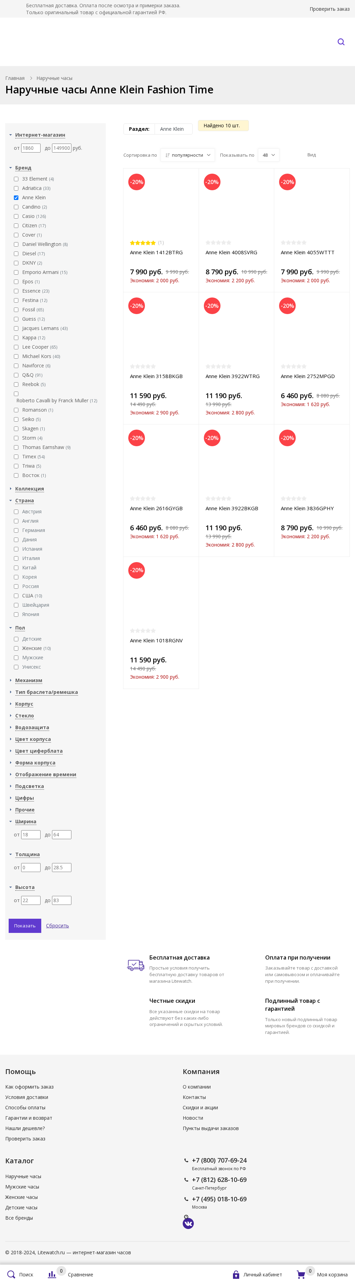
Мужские (32, 657)
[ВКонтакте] (188, 1223)
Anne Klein (34, 197)
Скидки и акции (200, 1107)
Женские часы (21, 1197)
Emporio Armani (45, 272)
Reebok (34, 384)
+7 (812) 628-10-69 (219, 1179)
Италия (31, 558)
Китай (29, 567)
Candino (34, 206)
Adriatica (36, 188)
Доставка (203, 42)
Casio (34, 216)
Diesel (33, 253)
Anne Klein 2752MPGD (308, 376)
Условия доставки (26, 1097)
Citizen (34, 225)
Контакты (306, 42)
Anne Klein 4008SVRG (231, 252)
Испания (32, 548)
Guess (33, 318)
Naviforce (36, 365)
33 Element (38, 178)
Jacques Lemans (45, 328)
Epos (31, 281)
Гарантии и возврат (28, 1118)
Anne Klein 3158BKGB (156, 376)
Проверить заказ (330, 9)
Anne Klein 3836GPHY (307, 508)
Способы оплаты (25, 1107)
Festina (34, 300)
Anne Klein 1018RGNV (156, 640)
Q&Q (32, 375)
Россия (30, 586)
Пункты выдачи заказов (211, 1128)
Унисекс (31, 666)
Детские (32, 638)
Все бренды (108, 42)
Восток (34, 475)
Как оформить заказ (29, 1086)
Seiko (31, 419)
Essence (36, 290)
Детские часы (21, 1207)
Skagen (33, 428)
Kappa (33, 337)
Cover (32, 234)
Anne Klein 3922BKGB (232, 508)
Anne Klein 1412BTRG (156, 252)
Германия (33, 530)
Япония (30, 614)
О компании (197, 1086)
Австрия (32, 511)
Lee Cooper (40, 346)
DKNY (32, 262)
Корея (29, 577)
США (32, 595)
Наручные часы (46, 42)
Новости (193, 1118)
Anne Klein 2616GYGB (156, 508)
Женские (36, 648)
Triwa (31, 465)
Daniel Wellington (45, 244)
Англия (30, 520)
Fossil (33, 309)
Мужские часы (22, 1186)
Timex (33, 456)
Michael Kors (41, 356)
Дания (29, 539)
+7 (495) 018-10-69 (219, 1199)
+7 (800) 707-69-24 (219, 1160)
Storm (32, 437)
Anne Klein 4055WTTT (308, 252)
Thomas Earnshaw (46, 447)
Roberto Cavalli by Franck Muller (56, 400)
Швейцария (35, 605)
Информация (251, 42)
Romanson (37, 409)
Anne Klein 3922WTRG (233, 376)
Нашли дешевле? (25, 1128)
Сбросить (57, 925)
